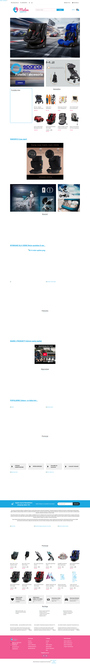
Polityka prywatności (32, 646)
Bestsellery (63, 16)
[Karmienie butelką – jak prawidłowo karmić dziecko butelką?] (21, 617)
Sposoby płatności (31, 648)
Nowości (57, 16)
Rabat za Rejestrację (68, 644)
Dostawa (29, 641)
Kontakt (47, 641)
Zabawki (44, 16)
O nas (47, 642)
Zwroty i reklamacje (32, 644)
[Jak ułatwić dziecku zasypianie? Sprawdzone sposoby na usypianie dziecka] (69, 617)
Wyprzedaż (13, 16)
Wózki (38, 16)
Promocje (20, 16)
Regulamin (30, 642)
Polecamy (70, 16)
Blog (47, 650)
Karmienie (50, 16)
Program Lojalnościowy (68, 646)
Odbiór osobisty (49, 644)
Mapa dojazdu (48, 646)
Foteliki (32, 16)
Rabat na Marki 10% (68, 641)
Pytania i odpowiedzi (50, 648)
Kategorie (26, 16)
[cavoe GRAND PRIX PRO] (45, 161)
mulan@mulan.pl (15, 646)
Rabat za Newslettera (68, 642)
